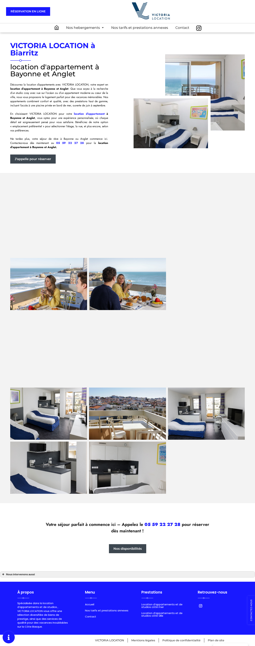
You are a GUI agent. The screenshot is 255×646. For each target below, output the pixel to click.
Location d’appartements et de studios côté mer (161, 606)
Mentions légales (143, 640)
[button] (28, 11)
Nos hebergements (83, 28)
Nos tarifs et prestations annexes (139, 28)
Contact (182, 28)
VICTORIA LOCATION (109, 640)
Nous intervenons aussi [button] (20, 574)
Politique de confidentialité (181, 640)
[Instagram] (198, 28)
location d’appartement (89, 114)
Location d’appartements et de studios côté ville (161, 614)
